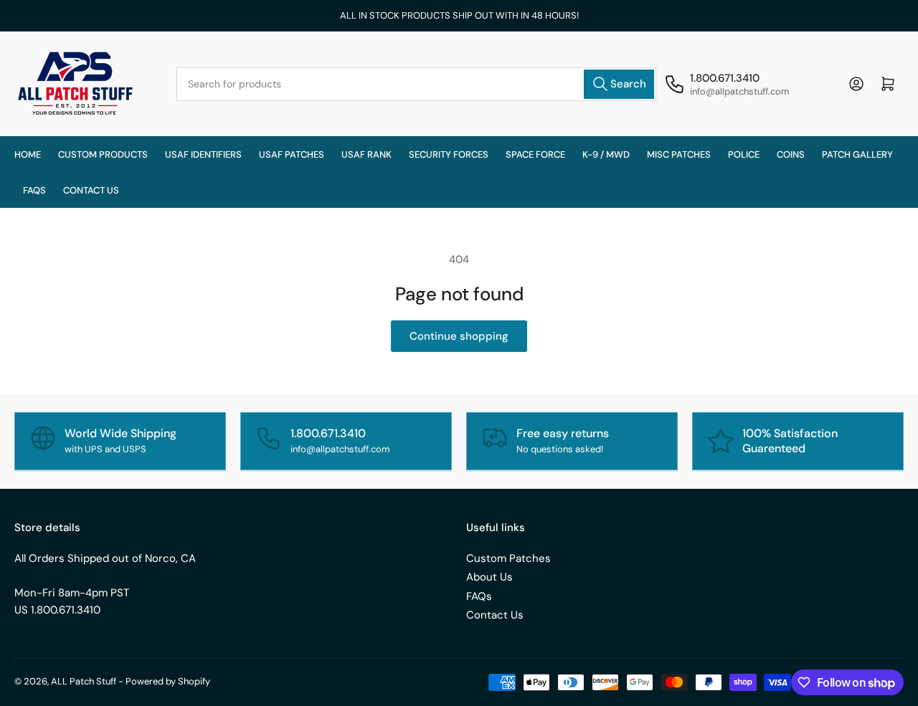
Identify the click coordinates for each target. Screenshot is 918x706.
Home (27, 154)
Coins (791, 154)
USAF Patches (291, 154)
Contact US (91, 190)
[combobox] (416, 84)
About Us (489, 577)
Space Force (535, 154)
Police (744, 154)
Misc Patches (679, 154)
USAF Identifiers (203, 154)
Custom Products (103, 154)
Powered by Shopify (168, 681)
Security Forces (448, 154)
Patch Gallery (857, 154)
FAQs (34, 190)
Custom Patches (508, 558)
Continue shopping (459, 336)
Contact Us (495, 615)
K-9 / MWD (606, 154)
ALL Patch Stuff (83, 681)
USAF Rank (366, 154)
